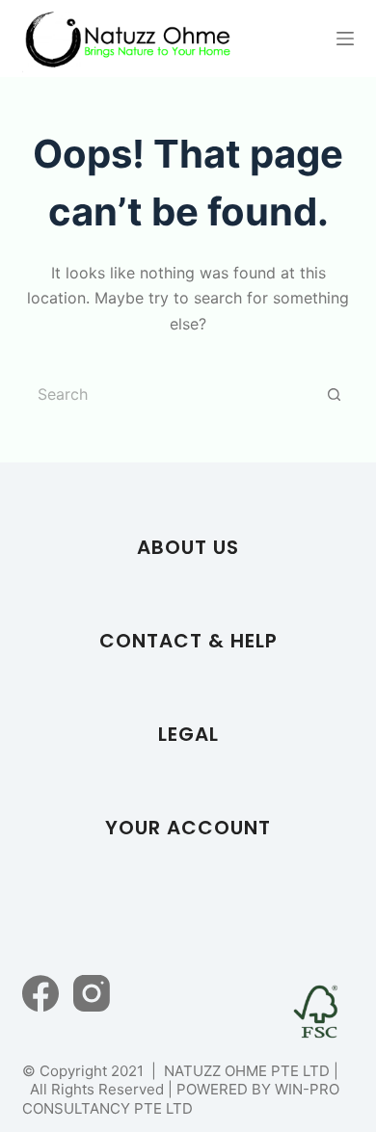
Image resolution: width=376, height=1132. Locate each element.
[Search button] (334, 394)
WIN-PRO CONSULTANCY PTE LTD (180, 1099)
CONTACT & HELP (188, 640)
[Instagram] (91, 993)
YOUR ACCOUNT (188, 827)
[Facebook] (40, 993)
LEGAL (188, 734)
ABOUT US (188, 547)
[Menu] (345, 38)
